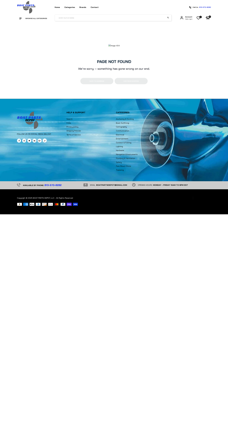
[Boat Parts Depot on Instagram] (24, 141)
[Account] (181, 18)
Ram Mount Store (123, 166)
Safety (119, 162)
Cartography (121, 127)
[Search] (168, 17)
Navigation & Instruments (127, 154)
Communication (122, 131)
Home (57, 7)
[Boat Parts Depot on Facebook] (19, 141)
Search (69, 119)
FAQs (68, 123)
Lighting (119, 146)
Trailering (120, 170)
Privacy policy (72, 127)
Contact (95, 7)
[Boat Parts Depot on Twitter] (29, 141)
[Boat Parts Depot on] (34, 141)
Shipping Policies (73, 131)
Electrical (120, 135)
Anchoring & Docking (125, 119)
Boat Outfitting (122, 123)
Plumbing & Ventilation (125, 158)
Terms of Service (73, 135)
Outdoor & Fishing (123, 142)
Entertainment (122, 138)
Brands (82, 7)
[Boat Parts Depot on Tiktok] (45, 140)
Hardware (120, 150)
